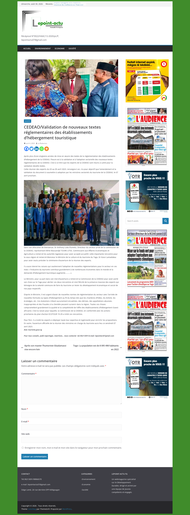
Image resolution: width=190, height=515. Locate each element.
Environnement (43, 48)
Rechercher (165, 220)
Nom (24, 409)
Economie (59, 48)
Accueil (27, 48)
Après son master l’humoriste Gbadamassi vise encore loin (45, 347)
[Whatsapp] (41, 148)
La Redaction (42, 143)
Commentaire (28, 373)
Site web (25, 434)
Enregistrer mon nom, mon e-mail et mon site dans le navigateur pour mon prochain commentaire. (73, 447)
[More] (46, 148)
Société (72, 48)
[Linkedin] (36, 148)
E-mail (25, 421)
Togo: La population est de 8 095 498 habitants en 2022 (96, 347)
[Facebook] (26, 148)
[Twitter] (31, 148)
